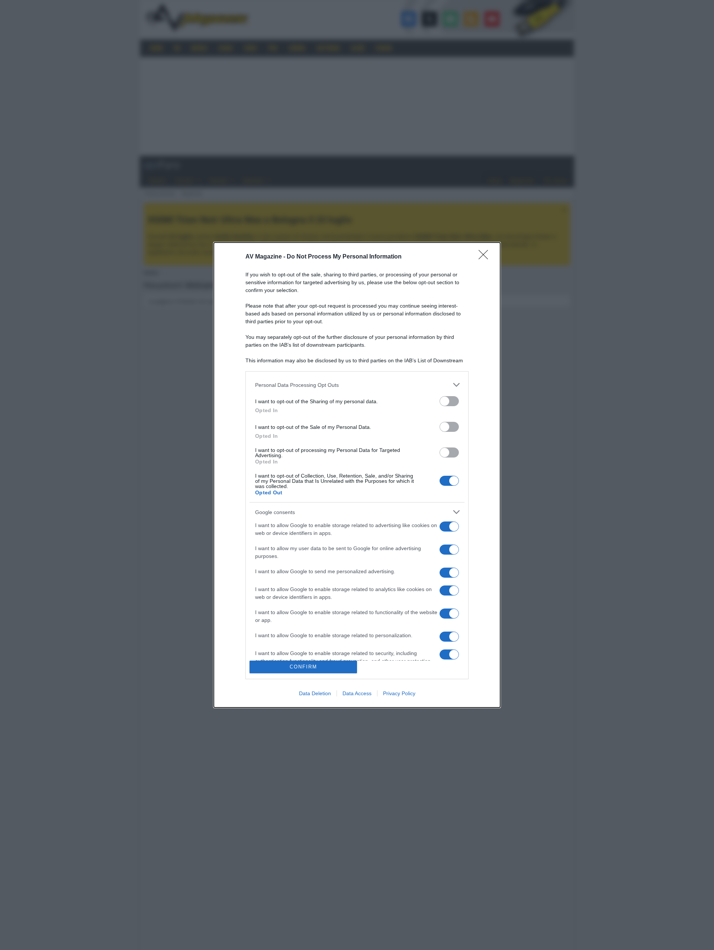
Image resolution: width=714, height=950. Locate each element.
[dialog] (357, 475)
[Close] (486, 257)
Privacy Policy (399, 693)
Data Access (357, 693)
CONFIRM (303, 667)
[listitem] (357, 385)
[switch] (449, 401)
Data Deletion (315, 693)
